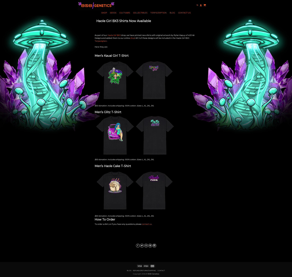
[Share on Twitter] (142, 245)
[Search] (197, 5)
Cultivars (124, 13)
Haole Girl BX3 (114, 35)
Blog (172, 13)
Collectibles (140, 13)
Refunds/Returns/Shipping (144, 270)
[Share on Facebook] (138, 245)
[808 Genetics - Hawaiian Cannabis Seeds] (104, 5)
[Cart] (205, 5)
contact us (147, 224)
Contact (161, 270)
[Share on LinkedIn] (154, 245)
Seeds (113, 13)
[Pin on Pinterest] (150, 245)
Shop (104, 13)
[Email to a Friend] (146, 245)
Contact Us (184, 13)
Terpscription (158, 13)
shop (132, 38)
